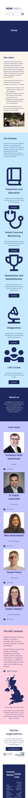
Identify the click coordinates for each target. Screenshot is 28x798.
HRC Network (10, 649)
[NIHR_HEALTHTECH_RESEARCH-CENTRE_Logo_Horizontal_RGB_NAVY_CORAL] (14, 8)
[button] (14, 469)
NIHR (9, 402)
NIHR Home (19, 789)
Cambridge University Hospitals (19, 784)
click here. (16, 718)
